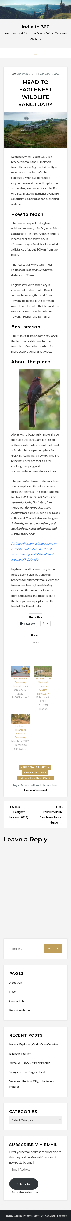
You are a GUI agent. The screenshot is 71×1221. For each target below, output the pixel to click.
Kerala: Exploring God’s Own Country (33, 1044)
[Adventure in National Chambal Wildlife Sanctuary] (43, 671)
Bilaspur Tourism (20, 1053)
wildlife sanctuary (35, 777)
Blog (12, 991)
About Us (15, 982)
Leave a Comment (35, 790)
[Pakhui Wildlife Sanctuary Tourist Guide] (20, 671)
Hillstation (35, 772)
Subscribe (24, 1184)
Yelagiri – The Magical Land (27, 1072)
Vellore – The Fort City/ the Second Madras (32, 1083)
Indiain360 (23, 73)
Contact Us (16, 1001)
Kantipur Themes (55, 1215)
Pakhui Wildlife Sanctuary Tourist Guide (20, 682)
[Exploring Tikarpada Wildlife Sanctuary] (20, 719)
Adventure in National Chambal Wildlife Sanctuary (43, 686)
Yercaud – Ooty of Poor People (29, 1062)
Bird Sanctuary (35, 767)
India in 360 (36, 27)
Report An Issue (19, 1010)
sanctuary (52, 785)
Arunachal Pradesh (33, 785)
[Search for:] (35, 948)
